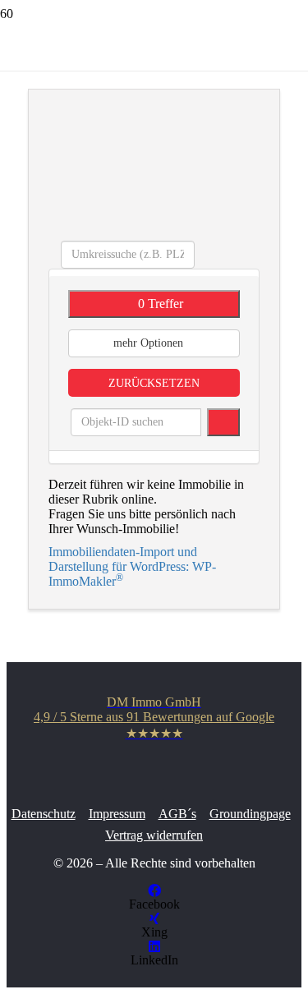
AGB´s (177, 814)
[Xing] (154, 919)
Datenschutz (43, 814)
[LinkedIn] (154, 947)
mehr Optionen (149, 343)
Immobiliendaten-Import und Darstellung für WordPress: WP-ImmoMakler (132, 566)
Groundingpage (250, 814)
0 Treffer (159, 304)
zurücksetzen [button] (154, 383)
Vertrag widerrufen (154, 835)
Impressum (117, 814)
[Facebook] (154, 891)
